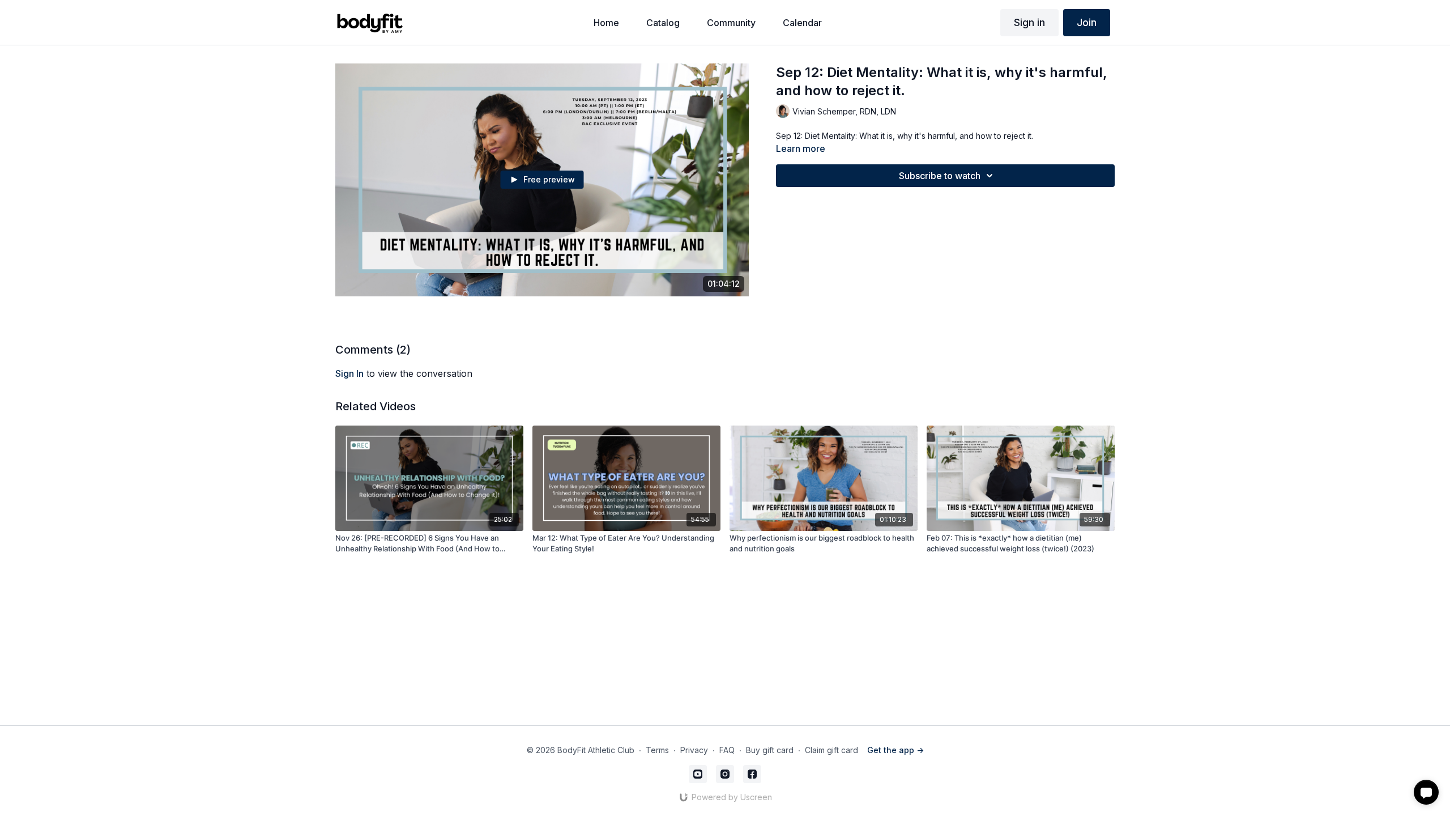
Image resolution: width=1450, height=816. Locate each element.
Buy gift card (770, 750)
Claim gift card (831, 750)
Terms (657, 750)
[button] (1426, 792)
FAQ (727, 750)
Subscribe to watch (939, 175)
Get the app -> (895, 750)
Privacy (694, 750)
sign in (349, 373)
